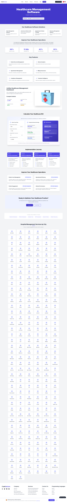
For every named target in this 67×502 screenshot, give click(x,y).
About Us (26, 1)
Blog (40, 1)
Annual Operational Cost (14, 137)
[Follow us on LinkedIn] (6, 488)
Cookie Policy (38, 500)
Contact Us (29, 205)
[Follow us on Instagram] (2, 488)
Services (31, 1)
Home (22, 1)
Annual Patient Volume (13, 124)
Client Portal (59, 1)
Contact (44, 1)
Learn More (37, 205)
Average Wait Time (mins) (14, 133)
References (36, 1)
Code (4, 1)
